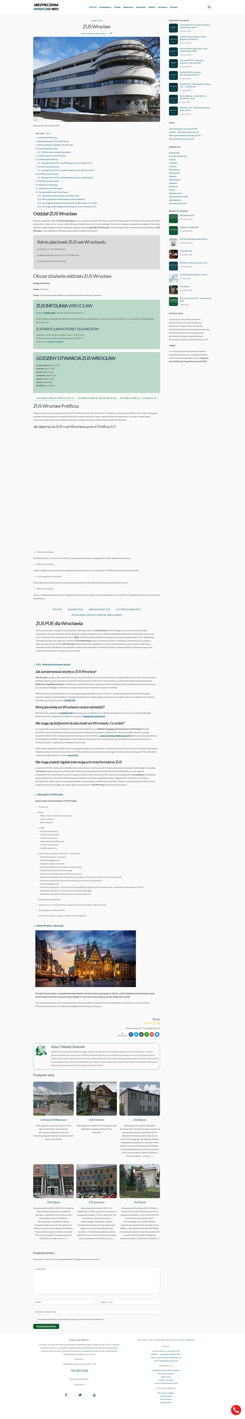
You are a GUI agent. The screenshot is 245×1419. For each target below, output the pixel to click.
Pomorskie (173, 186)
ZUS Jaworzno (96, 1202)
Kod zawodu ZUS (187, 215)
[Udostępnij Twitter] (136, 1034)
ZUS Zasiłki (184, 286)
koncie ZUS (73, 755)
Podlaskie (173, 183)
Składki (117, 7)
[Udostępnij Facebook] (131, 1034)
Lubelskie (173, 163)
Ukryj (48, 133)
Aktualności (141, 7)
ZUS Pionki (140, 1202)
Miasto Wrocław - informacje (50, 925)
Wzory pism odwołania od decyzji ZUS (185, 135)
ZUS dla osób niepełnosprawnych (193, 239)
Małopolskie (174, 169)
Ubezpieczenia (166, 1402)
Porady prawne (166, 1396)
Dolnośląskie (100, 33)
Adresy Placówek (87, 33)
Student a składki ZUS (189, 227)
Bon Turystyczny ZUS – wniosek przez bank (195, 299)
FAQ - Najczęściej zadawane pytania (53, 664)
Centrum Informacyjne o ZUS (165, 1383)
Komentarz (41, 1269)
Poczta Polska (165, 1399)
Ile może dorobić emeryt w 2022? (193, 274)
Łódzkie (172, 159)
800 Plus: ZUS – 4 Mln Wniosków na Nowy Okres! (195, 109)
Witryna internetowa (45, 1312)
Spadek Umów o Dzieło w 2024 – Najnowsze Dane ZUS (193, 38)
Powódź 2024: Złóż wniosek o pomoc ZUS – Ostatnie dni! (195, 85)
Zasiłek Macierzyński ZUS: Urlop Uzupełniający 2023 (193, 49)
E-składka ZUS (186, 251)
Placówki (173, 7)
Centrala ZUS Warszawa (53, 1119)
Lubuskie (172, 166)
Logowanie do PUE (90, 1351)
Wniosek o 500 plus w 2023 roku (193, 263)
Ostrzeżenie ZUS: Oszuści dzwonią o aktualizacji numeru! (195, 26)
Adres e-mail (107, 1302)
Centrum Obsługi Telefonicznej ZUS (115, 735)
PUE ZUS (93, 7)
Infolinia (151, 7)
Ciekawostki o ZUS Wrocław (49, 794)
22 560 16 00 (49, 313)
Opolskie (172, 176)
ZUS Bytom (139, 1119)
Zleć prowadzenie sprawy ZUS (181, 139)
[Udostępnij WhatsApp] (146, 1034)
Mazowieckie (174, 173)
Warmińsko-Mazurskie (178, 196)
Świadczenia (128, 7)
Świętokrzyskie (175, 193)
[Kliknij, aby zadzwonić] (236, 1410)
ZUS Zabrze (53, 1202)
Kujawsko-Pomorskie (178, 156)
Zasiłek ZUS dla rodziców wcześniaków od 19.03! (190, 73)
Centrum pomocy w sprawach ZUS (183, 129)
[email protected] (55, 341)
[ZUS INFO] (46, 9)
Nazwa (38, 1302)
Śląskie (172, 190)
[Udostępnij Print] (141, 1034)
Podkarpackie (174, 180)
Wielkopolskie (175, 200)
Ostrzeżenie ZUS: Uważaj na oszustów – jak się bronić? (192, 61)
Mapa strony (166, 1377)
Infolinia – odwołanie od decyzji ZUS (184, 132)
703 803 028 (69, 700)
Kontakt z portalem (166, 1380)
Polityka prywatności (166, 1374)
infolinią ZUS (111, 1351)
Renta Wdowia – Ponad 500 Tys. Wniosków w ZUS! (193, 97)
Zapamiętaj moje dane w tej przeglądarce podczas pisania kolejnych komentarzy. (71, 1319)
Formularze (162, 7)
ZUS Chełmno (96, 1119)
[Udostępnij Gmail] (152, 1034)
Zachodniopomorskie (177, 203)
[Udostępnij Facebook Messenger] (157, 1034)
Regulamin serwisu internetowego (165, 1370)
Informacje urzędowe (165, 1393)
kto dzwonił (187, 1340)
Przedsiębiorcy (105, 7)
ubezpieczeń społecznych (94, 716)
